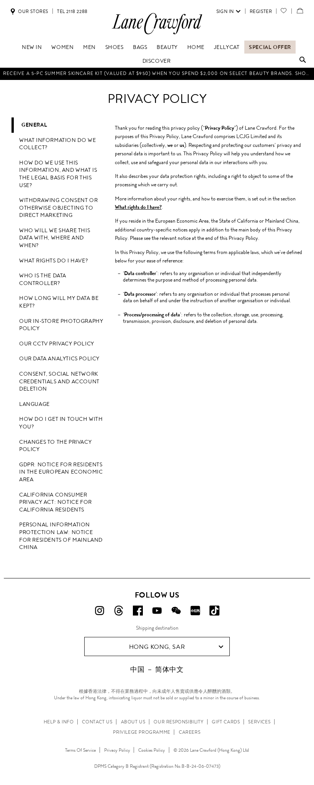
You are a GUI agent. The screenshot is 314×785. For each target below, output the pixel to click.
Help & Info (59, 721)
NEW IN (32, 47)
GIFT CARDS (226, 721)
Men (89, 47)
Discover (156, 61)
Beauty (167, 47)
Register (261, 11)
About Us (133, 721)
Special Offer (270, 47)
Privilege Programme (141, 732)
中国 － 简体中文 (156, 669)
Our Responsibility (178, 721)
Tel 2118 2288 (72, 11)
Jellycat (227, 47)
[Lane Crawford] (157, 33)
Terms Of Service (80, 750)
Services (259, 721)
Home (195, 47)
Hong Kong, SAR (157, 646)
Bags (140, 47)
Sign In (225, 11)
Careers (189, 732)
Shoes (114, 47)
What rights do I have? (138, 207)
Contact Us (97, 721)
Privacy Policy (117, 750)
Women (62, 47)
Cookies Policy (151, 750)
